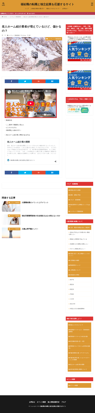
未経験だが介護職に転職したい (79, 244)
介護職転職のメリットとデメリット (35, 202)
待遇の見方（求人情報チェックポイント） (79, 254)
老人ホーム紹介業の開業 (77, 364)
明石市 (72, 289)
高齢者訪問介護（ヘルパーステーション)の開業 (79, 358)
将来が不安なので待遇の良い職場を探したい (79, 233)
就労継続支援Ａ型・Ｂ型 (77, 341)
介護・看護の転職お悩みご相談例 (80, 227)
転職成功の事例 (74, 275)
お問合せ (64, 8)
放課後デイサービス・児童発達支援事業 (79, 330)
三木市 (72, 299)
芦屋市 (72, 294)
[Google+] (39, 81)
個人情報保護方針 (54, 402)
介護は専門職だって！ (30, 229)
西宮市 (72, 284)
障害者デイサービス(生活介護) (79, 336)
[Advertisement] (79, 148)
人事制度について (75, 270)
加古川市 (72, 304)
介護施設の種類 (74, 260)
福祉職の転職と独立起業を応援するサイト (47, 4)
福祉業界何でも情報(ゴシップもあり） (79, 205)
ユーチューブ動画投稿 (15, 16)
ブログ (63, 402)
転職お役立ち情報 (75, 190)
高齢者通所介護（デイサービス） (80, 353)
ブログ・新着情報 (75, 200)
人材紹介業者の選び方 (37, 8)
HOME (5, 16)
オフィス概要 (74, 385)
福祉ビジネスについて (52, 8)
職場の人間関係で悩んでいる (78, 239)
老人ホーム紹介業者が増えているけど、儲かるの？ (36, 16)
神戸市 (72, 279)
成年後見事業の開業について (78, 369)
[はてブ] (52, 81)
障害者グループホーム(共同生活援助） (79, 347)
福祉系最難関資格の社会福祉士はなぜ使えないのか (41, 216)
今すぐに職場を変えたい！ (78, 249)
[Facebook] (11, 81)
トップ (27, 8)
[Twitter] (25, 81)
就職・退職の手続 (75, 195)
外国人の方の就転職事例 (77, 308)
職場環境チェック (75, 265)
